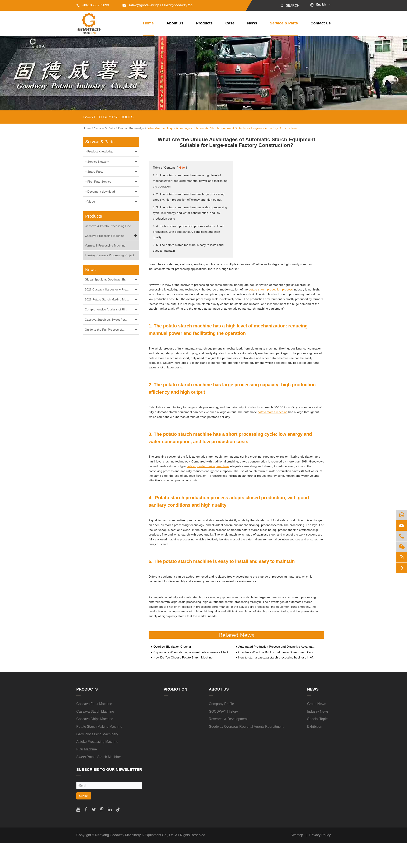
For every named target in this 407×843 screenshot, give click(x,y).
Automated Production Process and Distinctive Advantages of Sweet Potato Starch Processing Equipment (277, 646)
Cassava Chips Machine (94, 719)
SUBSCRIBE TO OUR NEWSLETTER (109, 769)
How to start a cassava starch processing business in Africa (277, 657)
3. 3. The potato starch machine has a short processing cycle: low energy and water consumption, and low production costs (190, 213)
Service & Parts (284, 23)
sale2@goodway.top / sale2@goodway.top (157, 5)
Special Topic (317, 719)
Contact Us (321, 23)
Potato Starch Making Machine (99, 726)
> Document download (100, 191)
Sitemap (297, 835)
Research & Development (228, 719)
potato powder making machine (208, 466)
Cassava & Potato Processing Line (108, 226)
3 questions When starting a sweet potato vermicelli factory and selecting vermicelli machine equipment (192, 652)
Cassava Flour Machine (94, 704)
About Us (174, 23)
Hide (182, 167)
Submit (83, 796)
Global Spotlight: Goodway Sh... (106, 279)
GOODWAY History (223, 711)
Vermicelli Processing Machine (105, 245)
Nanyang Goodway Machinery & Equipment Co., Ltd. (134, 835)
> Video (90, 201)
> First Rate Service (98, 181)
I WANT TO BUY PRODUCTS (108, 117)
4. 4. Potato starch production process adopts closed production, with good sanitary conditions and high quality (188, 231)
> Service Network (97, 161)
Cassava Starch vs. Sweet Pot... (106, 319)
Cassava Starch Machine (95, 711)
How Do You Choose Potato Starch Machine (183, 657)
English (321, 4)
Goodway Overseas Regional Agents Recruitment (246, 726)
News (252, 23)
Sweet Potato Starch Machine (98, 757)
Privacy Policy (320, 835)
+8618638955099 (92, 5)
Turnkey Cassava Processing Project (109, 255)
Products (204, 23)
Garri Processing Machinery (97, 734)
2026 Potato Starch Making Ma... (107, 299)
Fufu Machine (86, 749)
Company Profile (221, 704)
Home (148, 23)
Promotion (175, 689)
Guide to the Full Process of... (105, 329)
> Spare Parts (94, 171)
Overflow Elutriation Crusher (172, 646)
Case (229, 23)
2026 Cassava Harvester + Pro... (107, 289)
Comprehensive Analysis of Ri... (106, 309)
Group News (316, 704)
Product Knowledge (131, 128)
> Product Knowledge (99, 151)
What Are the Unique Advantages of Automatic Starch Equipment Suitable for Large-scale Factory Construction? (222, 128)
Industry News (318, 711)
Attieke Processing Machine (97, 741)
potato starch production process (271, 289)
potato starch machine (272, 412)
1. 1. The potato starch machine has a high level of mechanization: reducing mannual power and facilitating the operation (190, 180)
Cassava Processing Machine (104, 235)
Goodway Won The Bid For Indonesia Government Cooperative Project (277, 652)
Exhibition (314, 726)
